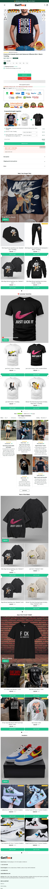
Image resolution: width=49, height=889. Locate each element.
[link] (4, 2)
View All (5, 219)
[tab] (21, 290)
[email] (5, 873)
